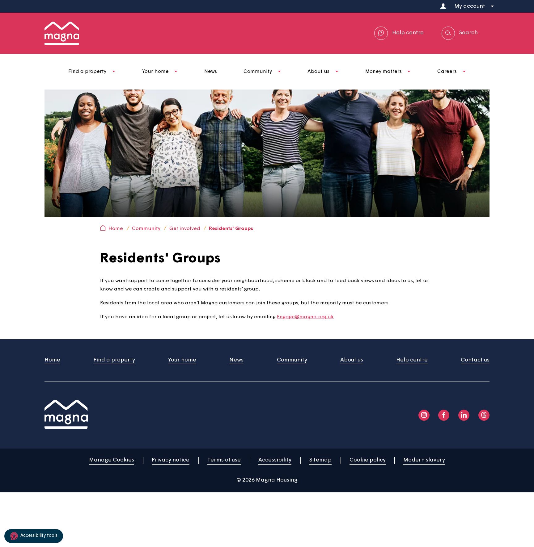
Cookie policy (368, 460)
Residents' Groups (231, 228)
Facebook (443, 415)
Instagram (424, 415)
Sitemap (320, 460)
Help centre (412, 360)
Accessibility (274, 460)
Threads (484, 415)
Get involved (184, 228)
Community (146, 228)
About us (351, 360)
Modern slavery (424, 460)
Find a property (114, 360)
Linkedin (463, 415)
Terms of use (224, 460)
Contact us (475, 360)
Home (115, 228)
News (236, 360)
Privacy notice (170, 460)
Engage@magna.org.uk (305, 317)
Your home (182, 360)
